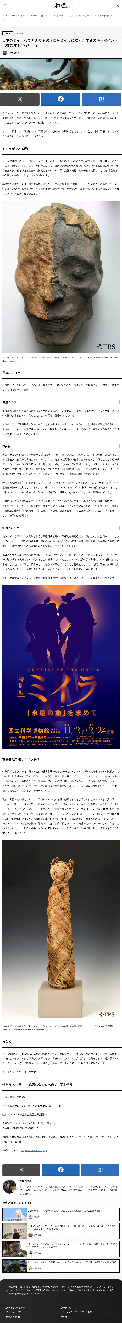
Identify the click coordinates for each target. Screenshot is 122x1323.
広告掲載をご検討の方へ (15, 1307)
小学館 (64, 1316)
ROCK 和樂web (19, 15)
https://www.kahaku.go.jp (34, 1150)
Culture (33, 15)
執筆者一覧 (66, 1307)
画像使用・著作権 (12, 1316)
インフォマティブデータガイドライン (77, 1312)
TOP (5, 15)
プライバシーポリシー (14, 1312)
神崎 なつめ (26, 1181)
